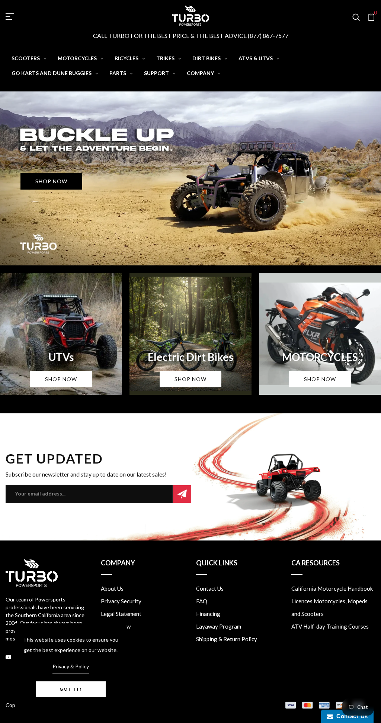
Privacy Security (121, 601)
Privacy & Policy (70, 666)
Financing (208, 613)
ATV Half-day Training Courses (330, 626)
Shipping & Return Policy (226, 639)
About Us (112, 588)
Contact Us (210, 588)
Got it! (71, 689)
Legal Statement (121, 613)
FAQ (201, 601)
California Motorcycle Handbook (332, 588)
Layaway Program (218, 626)
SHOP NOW (51, 181)
